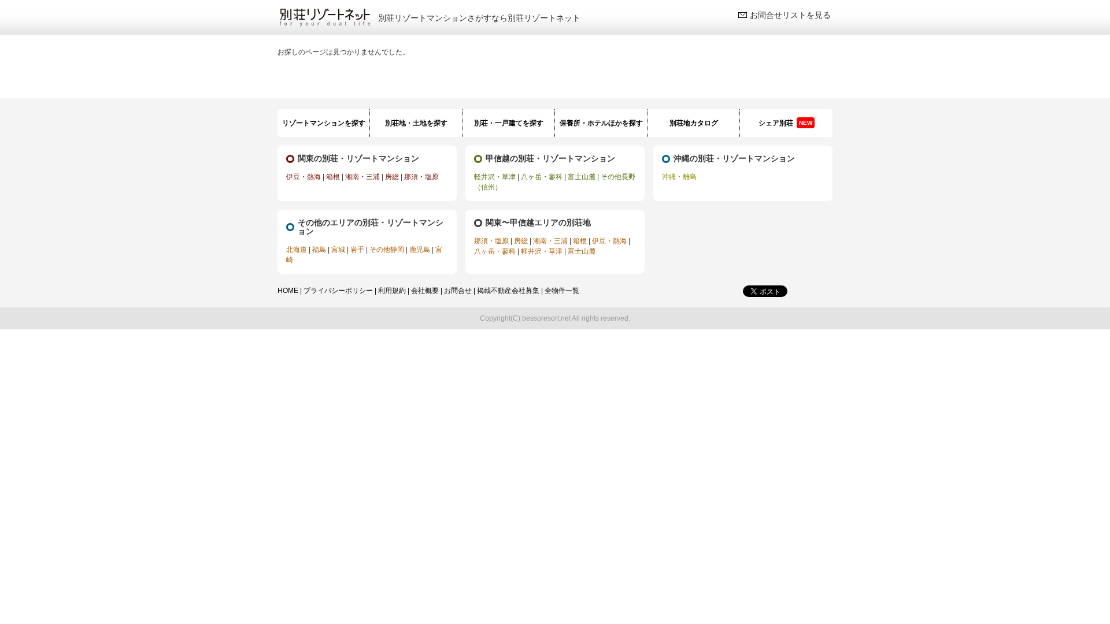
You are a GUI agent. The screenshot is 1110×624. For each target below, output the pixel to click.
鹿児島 (419, 250)
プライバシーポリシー (338, 291)
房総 (392, 177)
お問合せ (458, 291)
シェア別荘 (785, 123)
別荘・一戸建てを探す (508, 123)
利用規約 (392, 291)
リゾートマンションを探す (323, 123)
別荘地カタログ (693, 123)
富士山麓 (581, 177)
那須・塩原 (421, 177)
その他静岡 (386, 250)
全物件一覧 (562, 291)
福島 (319, 250)
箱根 (333, 177)
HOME (288, 291)
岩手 (357, 250)
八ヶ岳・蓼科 (542, 177)
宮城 (338, 250)
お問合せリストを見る (790, 15)
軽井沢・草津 (495, 177)
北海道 (296, 250)
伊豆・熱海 (303, 177)
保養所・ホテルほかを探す (601, 123)
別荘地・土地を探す (416, 123)
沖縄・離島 (679, 177)
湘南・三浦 (362, 177)
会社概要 (425, 291)
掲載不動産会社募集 (508, 291)
